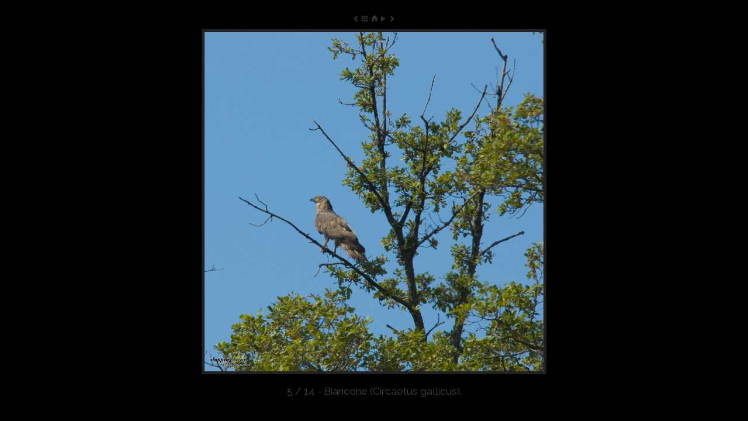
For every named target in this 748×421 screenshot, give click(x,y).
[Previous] (271, 201)
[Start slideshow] (383, 18)
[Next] (477, 201)
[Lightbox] (365, 18)
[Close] (373, 18)
